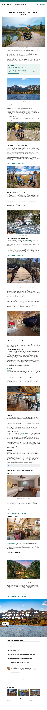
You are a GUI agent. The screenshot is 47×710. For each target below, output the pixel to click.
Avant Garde (24, 433)
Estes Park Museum (12, 288)
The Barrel (9, 417)
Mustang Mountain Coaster (21, 194)
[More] (25, 4)
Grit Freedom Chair (29, 111)
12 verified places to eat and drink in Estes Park (27, 465)
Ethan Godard (14, 667)
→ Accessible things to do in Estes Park (15, 67)
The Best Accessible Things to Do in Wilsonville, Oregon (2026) (22, 698)
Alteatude (9, 452)
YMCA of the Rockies (12, 500)
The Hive (8, 351)
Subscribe (43, 4)
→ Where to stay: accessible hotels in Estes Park (17, 70)
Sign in (38, 4)
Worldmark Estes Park (11, 543)
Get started (5, 623)
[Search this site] (35, 4)
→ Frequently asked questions (13, 73)
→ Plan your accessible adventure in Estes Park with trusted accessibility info (22, 71)
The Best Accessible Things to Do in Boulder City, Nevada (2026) (34, 698)
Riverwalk (28, 240)
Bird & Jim (9, 370)
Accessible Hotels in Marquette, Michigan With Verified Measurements (12, 698)
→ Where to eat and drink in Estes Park (15, 68)
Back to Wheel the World (19, 4)
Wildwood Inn (9, 582)
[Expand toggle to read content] (38, 509)
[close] (46, 1)
